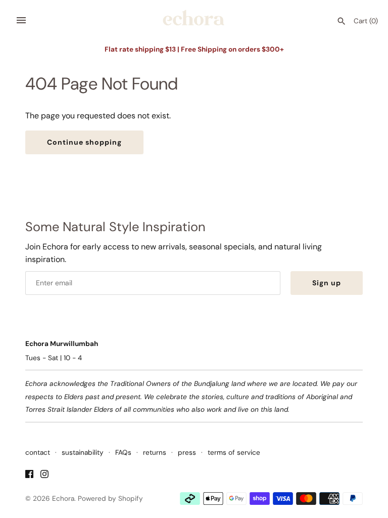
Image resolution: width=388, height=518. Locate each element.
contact (37, 452)
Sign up (326, 282)
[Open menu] (21, 20)
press (187, 452)
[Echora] (194, 20)
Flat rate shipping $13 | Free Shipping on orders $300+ (194, 49)
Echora (63, 498)
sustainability (83, 452)
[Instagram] (44, 475)
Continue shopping (84, 142)
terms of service (234, 452)
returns (154, 452)
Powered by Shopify (110, 498)
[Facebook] (29, 475)
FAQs (123, 452)
